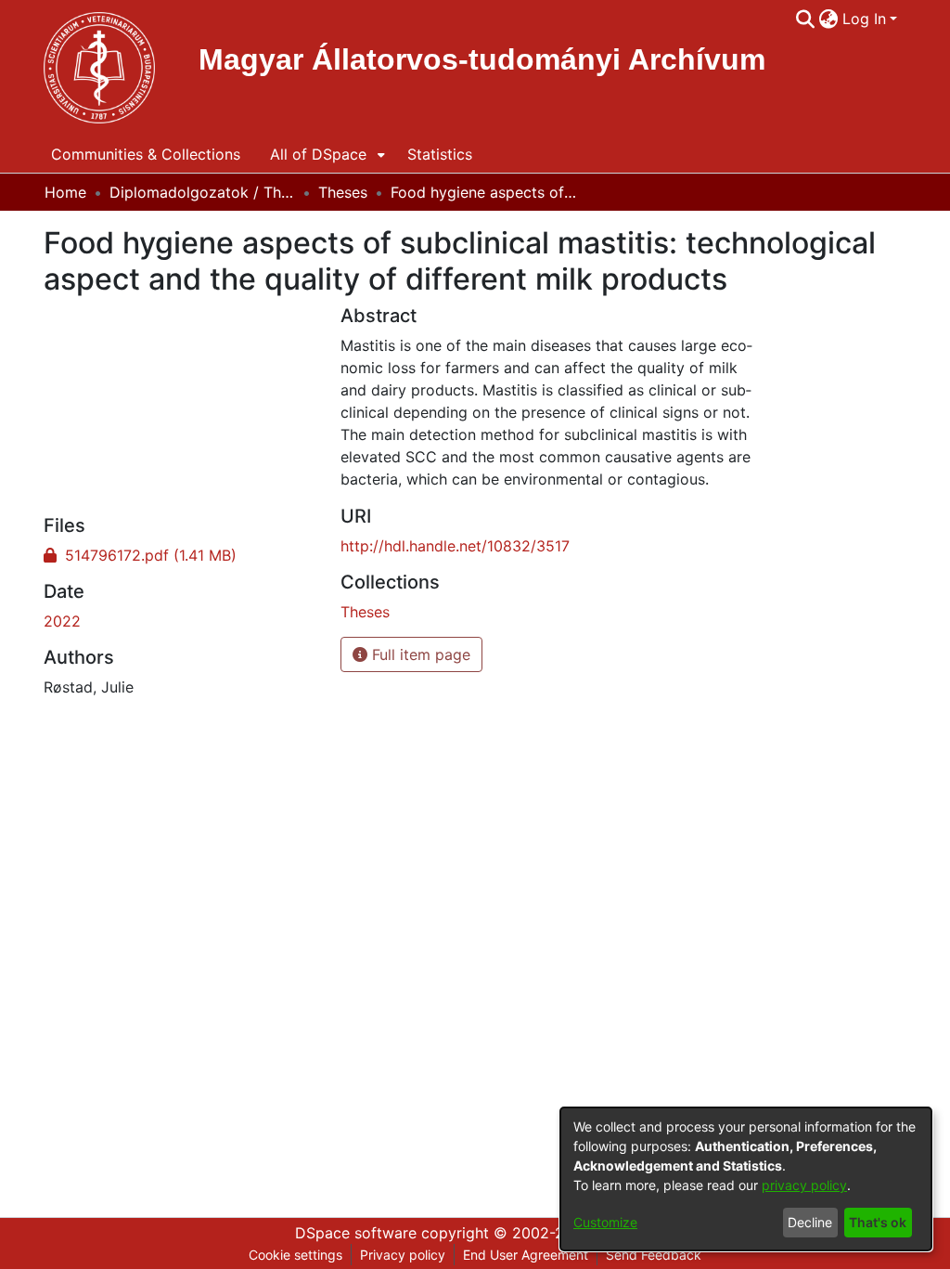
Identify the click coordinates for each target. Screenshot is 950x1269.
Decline (810, 1222)
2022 (62, 621)
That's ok (877, 1222)
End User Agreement (525, 1255)
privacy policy (804, 1185)
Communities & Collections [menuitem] (145, 154)
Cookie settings (295, 1255)
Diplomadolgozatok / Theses (202, 192)
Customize (605, 1222)
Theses (342, 192)
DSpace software (356, 1233)
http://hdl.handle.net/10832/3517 (455, 546)
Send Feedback (653, 1255)
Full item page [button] (418, 654)
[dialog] (745, 1178)
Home (65, 192)
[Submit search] (805, 18)
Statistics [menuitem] (439, 154)
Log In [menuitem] (864, 18)
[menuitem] (829, 18)
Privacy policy (402, 1255)
